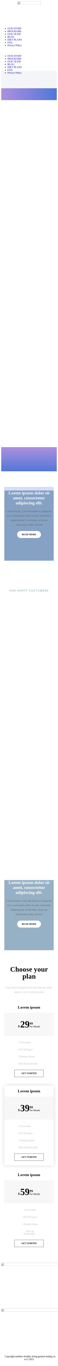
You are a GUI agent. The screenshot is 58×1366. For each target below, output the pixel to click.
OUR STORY (14, 28)
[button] (29, 50)
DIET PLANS (14, 39)
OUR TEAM (14, 34)
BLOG (10, 37)
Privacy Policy (14, 45)
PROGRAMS (14, 31)
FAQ (9, 42)
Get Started (29, 1073)
